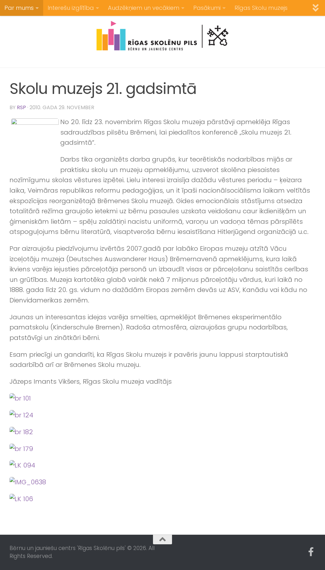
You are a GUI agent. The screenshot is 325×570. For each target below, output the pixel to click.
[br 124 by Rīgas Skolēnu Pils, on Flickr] (21, 415)
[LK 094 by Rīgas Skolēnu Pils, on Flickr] (22, 465)
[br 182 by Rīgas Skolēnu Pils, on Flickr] (21, 432)
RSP (21, 107)
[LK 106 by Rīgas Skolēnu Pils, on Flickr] (21, 498)
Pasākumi (207, 8)
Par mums (19, 8)
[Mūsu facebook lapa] (311, 551)
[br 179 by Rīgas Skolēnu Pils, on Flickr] (21, 448)
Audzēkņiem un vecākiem (143, 8)
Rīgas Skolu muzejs (261, 8)
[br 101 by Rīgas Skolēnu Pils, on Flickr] (20, 398)
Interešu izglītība (71, 8)
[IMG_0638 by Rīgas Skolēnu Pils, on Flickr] (28, 482)
